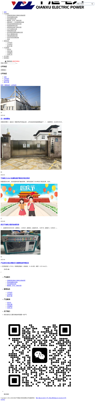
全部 (5, 77)
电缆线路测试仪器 (12, 25)
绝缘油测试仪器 (11, 30)
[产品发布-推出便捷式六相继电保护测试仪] (20, 254)
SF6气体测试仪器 (12, 29)
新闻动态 (6, 41)
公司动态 (9, 42)
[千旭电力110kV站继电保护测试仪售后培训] (31, 169)
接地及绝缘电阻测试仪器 (14, 24)
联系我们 (6, 58)
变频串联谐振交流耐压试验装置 (16, 15)
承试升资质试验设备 (13, 37)
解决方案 (9, 46)
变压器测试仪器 (11, 18)
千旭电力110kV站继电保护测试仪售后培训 (15, 178)
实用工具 (9, 54)
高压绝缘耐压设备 (12, 17)
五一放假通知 (5, 119)
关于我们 (6, 56)
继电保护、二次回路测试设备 (15, 22)
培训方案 (9, 51)
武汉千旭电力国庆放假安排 (10, 224)
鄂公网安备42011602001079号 (57, 398)
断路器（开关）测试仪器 (14, 20)
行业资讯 (9, 44)
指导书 (9, 49)
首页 (5, 12)
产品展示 (6, 13)
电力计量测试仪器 (12, 34)
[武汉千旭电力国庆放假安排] (29, 215)
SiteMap (3, 399)
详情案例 (9, 53)
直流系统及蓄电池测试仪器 (15, 32)
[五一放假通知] (20, 110)
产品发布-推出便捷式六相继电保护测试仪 (15, 263)
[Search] (16, 63)
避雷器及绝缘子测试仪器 (14, 27)
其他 (8, 39)
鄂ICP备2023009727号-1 (42, 398)
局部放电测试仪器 (12, 35)
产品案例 (6, 47)
